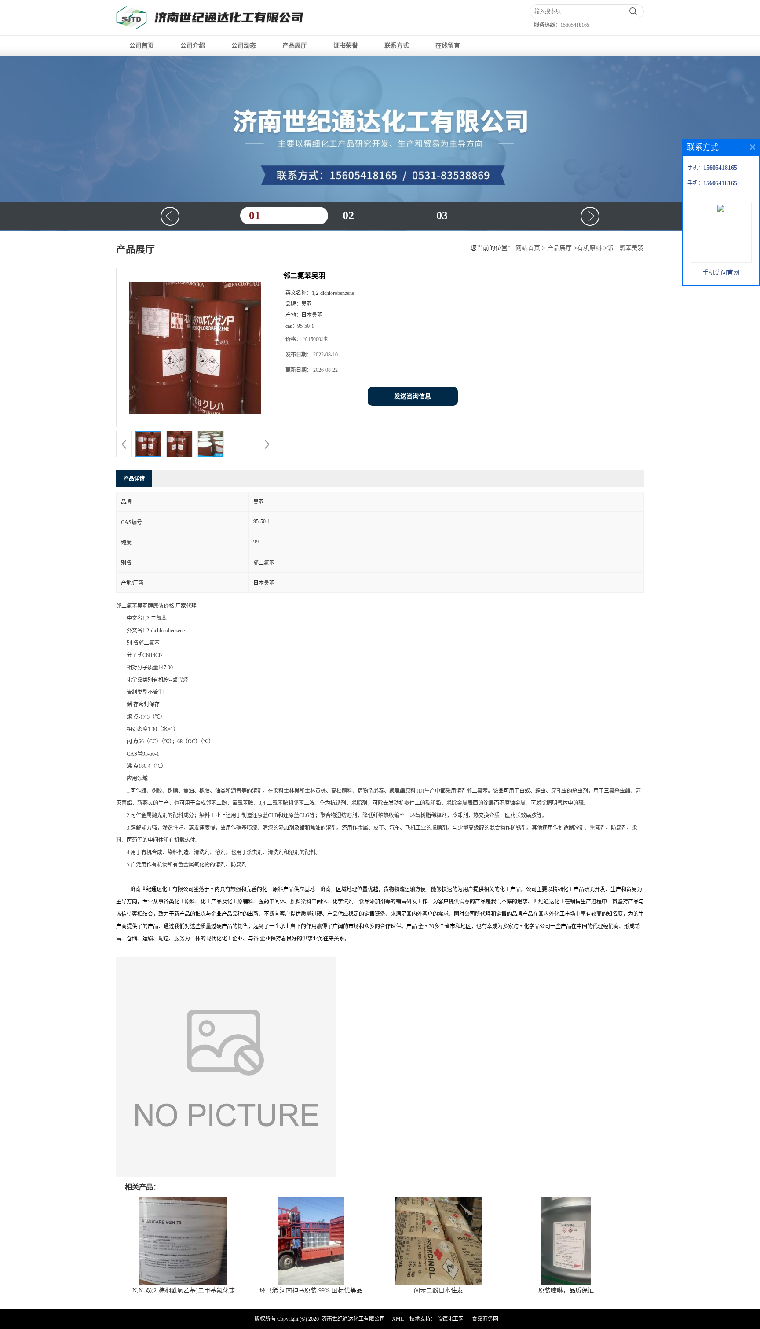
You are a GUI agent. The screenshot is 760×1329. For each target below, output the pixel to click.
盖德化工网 (450, 1319)
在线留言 (447, 45)
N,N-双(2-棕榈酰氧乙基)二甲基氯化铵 (183, 1290)
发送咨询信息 (412, 396)
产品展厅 (294, 45)
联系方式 (396, 45)
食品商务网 (485, 1319)
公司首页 (141, 45)
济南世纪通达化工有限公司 (353, 1319)
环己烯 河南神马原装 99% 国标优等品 (310, 1290)
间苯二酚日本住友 (438, 1290)
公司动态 (243, 45)
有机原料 (589, 248)
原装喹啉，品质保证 (566, 1290)
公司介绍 (192, 45)
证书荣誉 (345, 45)
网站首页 (527, 248)
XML (398, 1319)
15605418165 (574, 25)
